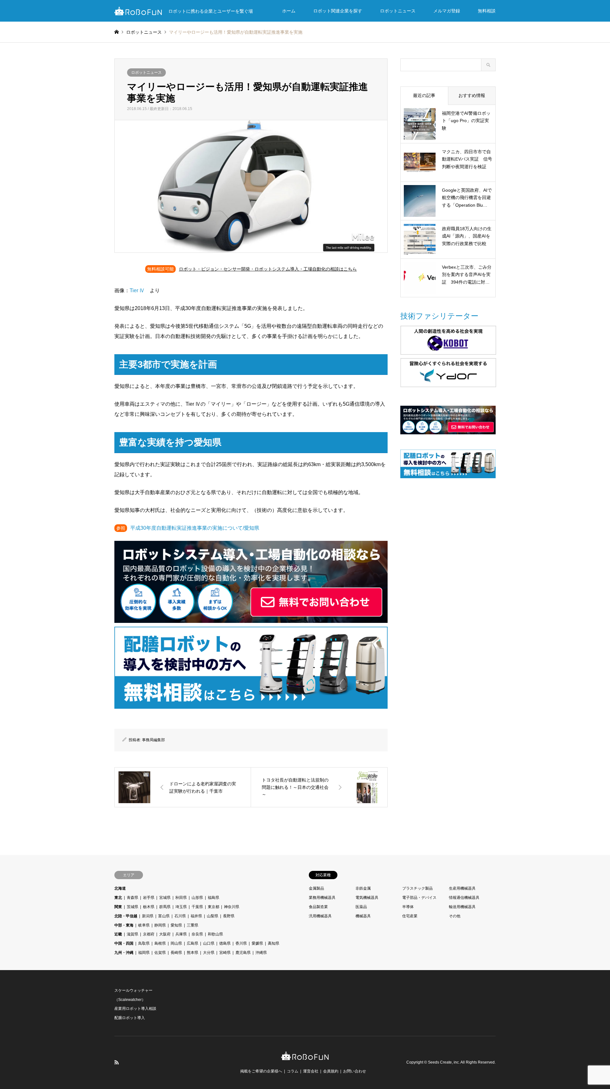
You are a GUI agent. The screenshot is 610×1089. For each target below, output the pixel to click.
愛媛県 (257, 943)
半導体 (408, 907)
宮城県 (165, 897)
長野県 (228, 916)
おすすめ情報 (471, 95)
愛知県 (176, 925)
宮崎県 (225, 952)
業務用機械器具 (322, 897)
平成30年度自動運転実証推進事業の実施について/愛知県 (194, 528)
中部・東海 (123, 925)
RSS (116, 1062)
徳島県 (225, 943)
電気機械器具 (367, 897)
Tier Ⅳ (137, 290)
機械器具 (363, 916)
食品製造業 (318, 907)
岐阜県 (144, 925)
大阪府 (165, 934)
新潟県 (147, 916)
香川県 (241, 943)
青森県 (132, 897)
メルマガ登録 (446, 10)
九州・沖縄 (123, 952)
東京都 (213, 907)
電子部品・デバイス (419, 897)
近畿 (118, 934)
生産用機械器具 (462, 888)
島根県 (160, 943)
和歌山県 (215, 934)
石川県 (180, 916)
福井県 (196, 916)
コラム (292, 1071)
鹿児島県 (243, 952)
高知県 (273, 943)
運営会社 (310, 1071)
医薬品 (361, 907)
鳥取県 (144, 943)
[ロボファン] (305, 1056)
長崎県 (176, 952)
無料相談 (487, 10)
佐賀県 (160, 952)
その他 (454, 916)
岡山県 (176, 943)
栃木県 (148, 907)
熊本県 (192, 952)
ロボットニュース (398, 10)
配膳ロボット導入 (129, 1018)
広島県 (192, 943)
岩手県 (148, 897)
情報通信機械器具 (464, 897)
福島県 (213, 897)
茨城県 (132, 907)
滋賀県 (132, 934)
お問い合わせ (354, 1071)
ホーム (288, 10)
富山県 (164, 916)
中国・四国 (123, 943)
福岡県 (144, 952)
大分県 (208, 952)
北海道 (120, 888)
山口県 (208, 943)
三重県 (192, 925)
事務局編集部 (153, 740)
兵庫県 (181, 934)
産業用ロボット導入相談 (135, 1008)
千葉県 (197, 907)
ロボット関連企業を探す (337, 10)
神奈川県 (231, 907)
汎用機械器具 (320, 916)
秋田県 (181, 897)
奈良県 (197, 934)
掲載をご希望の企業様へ (261, 1071)
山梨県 (212, 916)
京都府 (148, 934)
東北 (118, 897)
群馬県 (165, 907)
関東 (118, 907)
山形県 (197, 897)
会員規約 (330, 1071)
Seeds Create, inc (443, 1062)
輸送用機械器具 (462, 907)
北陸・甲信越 (125, 916)
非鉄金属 (363, 888)
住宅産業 (409, 916)
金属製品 (316, 888)
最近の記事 (424, 95)
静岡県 (160, 925)
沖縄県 (261, 952)
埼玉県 (181, 907)
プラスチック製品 (417, 888)
